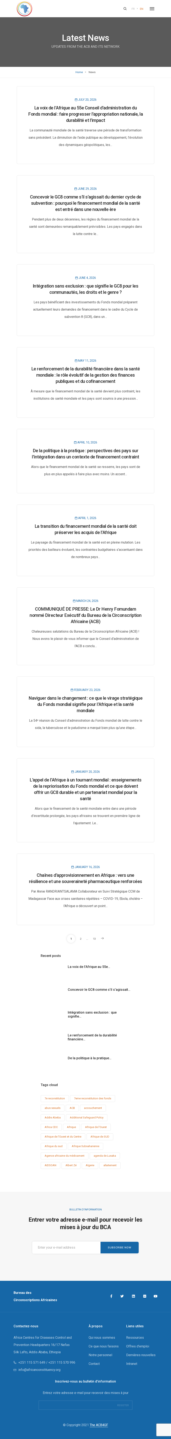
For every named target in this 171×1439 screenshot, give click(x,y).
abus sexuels (52, 1108)
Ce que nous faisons (104, 1346)
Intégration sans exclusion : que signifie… (92, 1014)
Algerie (90, 1165)
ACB (72, 1108)
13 (94, 938)
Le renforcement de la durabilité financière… (92, 1037)
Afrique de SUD (100, 1136)
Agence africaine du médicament (64, 1155)
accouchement (93, 1108)
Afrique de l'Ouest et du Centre (63, 1136)
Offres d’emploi (137, 1346)
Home (79, 72)
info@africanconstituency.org (39, 1370)
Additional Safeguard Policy (86, 1117)
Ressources (135, 1338)
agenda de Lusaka (105, 1155)
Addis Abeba (53, 1117)
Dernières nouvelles (141, 1355)
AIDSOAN (50, 1165)
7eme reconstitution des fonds (92, 1098)
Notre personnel (100, 1355)
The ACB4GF (99, 1425)
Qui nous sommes (102, 1338)
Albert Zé (71, 1165)
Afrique (71, 1127)
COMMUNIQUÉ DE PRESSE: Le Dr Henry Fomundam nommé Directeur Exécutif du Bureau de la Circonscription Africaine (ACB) (85, 615)
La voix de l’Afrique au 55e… (89, 967)
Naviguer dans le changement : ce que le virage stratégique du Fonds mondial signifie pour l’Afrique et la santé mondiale (85, 704)
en (141, 8)
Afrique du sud (54, 1146)
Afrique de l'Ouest (96, 1127)
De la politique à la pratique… (89, 1058)
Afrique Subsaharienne (85, 1146)
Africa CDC (51, 1127)
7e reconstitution (55, 1098)
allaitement (110, 1165)
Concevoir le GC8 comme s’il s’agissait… (99, 990)
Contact (94, 1364)
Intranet (131, 1364)
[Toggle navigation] (152, 8)
